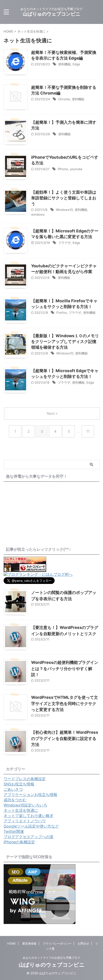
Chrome (64, 99)
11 (88, 431)
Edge (76, 64)
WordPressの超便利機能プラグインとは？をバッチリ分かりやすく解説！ (64, 668)
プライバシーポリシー (57, 943)
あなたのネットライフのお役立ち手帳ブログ (51, 957)
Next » (52, 413)
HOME (11, 943)
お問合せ (83, 943)
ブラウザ (64, 243)
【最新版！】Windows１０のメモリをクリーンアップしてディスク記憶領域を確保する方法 (65, 341)
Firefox (61, 312)
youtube (76, 169)
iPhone (63, 169)
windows (38, 214)
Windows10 (64, 210)
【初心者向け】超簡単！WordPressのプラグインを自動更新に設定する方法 (64, 738)
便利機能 (64, 64)
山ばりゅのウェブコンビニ (51, 14)
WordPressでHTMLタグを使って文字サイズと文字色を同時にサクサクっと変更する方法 (64, 703)
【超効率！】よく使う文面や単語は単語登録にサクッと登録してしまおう (63, 198)
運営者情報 (29, 943)
